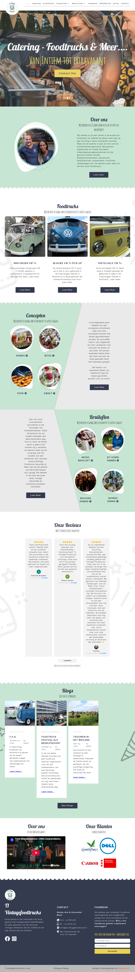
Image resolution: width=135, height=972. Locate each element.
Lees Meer (25, 290)
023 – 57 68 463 (68, 920)
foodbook (92, 3)
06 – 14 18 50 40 (68, 924)
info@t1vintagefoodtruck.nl (74, 928)
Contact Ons (67, 73)
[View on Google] (39, 572)
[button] (63, 3)
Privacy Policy (61, 968)
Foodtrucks (48, 3)
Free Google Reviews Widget (68, 666)
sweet (49, 393)
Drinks (22, 355)
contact (125, 3)
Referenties (105, 3)
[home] (12, 7)
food (22, 393)
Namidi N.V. (124, 968)
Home (27, 3)
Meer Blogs (67, 806)
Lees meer (99, 175)
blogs (116, 3)
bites (49, 355)
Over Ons (36, 3)
